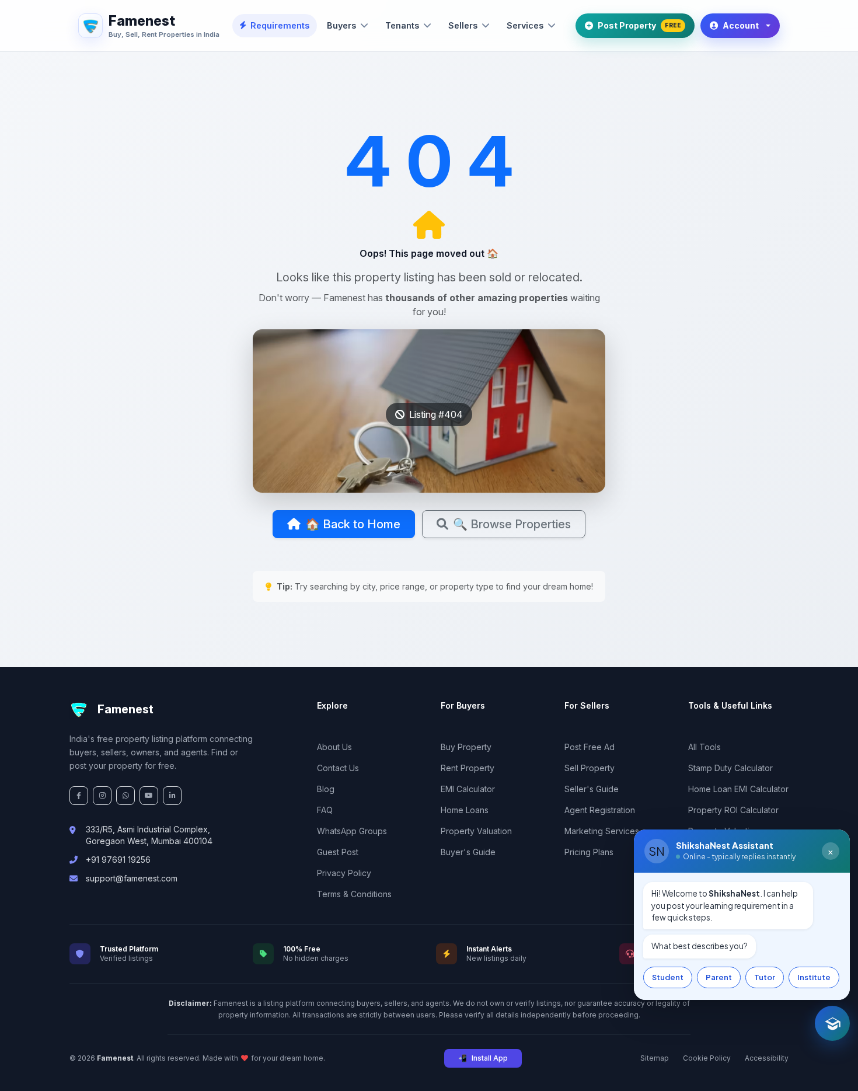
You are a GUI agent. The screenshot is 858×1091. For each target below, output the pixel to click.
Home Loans (465, 810)
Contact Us (338, 768)
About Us (334, 747)
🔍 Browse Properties (512, 524)
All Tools (704, 747)
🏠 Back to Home (352, 524)
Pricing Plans (588, 852)
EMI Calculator (468, 789)
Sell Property (589, 768)
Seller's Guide (591, 789)
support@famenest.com (131, 878)
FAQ (325, 810)
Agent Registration (599, 810)
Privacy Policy (344, 873)
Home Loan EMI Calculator (738, 789)
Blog (325, 789)
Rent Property (467, 768)
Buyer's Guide (468, 852)
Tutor (764, 977)
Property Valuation (476, 831)
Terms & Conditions (354, 894)
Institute (814, 977)
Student (667, 977)
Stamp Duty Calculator (730, 768)
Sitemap (654, 1058)
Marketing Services (601, 831)
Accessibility (767, 1058)
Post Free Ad (589, 747)
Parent (719, 977)
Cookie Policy (707, 1058)
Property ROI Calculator (733, 810)
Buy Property (466, 747)
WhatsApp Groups (352, 831)
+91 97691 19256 (118, 860)
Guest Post (337, 852)
